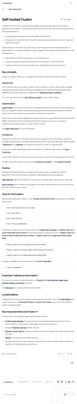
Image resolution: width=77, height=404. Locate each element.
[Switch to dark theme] (72, 394)
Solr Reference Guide (33, 97)
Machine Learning (19, 328)
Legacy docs (49, 382)
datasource (7, 145)
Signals (8, 338)
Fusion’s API (41, 280)
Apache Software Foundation (51, 93)
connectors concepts (43, 162)
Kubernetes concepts (48, 230)
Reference (9, 288)
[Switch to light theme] (68, 394)
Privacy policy (37, 382)
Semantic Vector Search (14, 331)
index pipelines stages (55, 280)
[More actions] (74, 3)
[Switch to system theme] (65, 394)
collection (19, 145)
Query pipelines (8, 185)
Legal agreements (23, 382)
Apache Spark (7, 108)
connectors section (64, 162)
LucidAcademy (65, 299)
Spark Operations (12, 129)
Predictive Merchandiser (14, 321)
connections (19, 283)
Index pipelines (7, 180)
